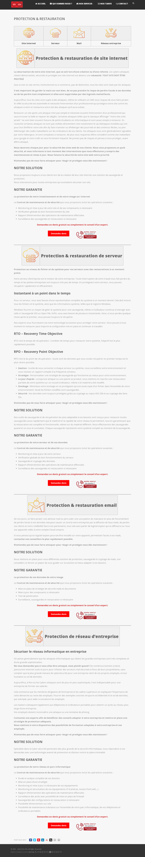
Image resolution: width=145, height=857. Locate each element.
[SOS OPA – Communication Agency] (17, 8)
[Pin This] (38, 840)
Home (13, 852)
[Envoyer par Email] (54, 840)
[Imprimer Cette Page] (58, 840)
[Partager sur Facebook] (30, 840)
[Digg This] (50, 840)
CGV (25, 852)
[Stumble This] (46, 840)
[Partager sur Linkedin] (42, 840)
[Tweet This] (34, 840)
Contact (19, 852)
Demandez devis (58, 233)
